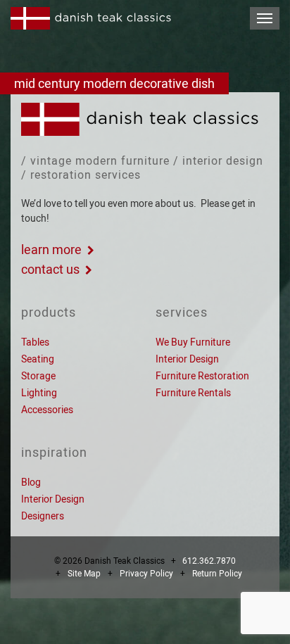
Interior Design (187, 359)
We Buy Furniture (193, 342)
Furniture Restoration (202, 375)
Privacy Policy (146, 574)
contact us (50, 269)
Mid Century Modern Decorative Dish (114, 83)
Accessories (47, 409)
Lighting (39, 392)
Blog (31, 482)
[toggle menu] (264, 18)
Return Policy (217, 574)
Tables (35, 342)
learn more (51, 249)
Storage (38, 375)
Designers (42, 516)
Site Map (84, 574)
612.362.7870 (209, 561)
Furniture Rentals (193, 392)
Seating (37, 359)
